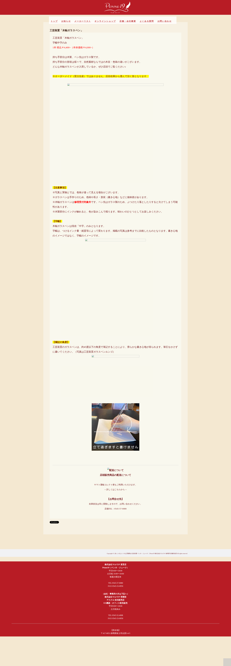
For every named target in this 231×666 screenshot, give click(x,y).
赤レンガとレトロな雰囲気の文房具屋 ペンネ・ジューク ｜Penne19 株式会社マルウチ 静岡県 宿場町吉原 (146, 553)
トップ (54, 21)
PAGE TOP (227, 662)
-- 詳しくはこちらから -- (115, 489)
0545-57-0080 (120, 509)
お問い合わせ (164, 21)
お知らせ (66, 21)
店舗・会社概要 (127, 21)
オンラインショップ (105, 21)
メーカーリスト (82, 21)
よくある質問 (147, 21)
